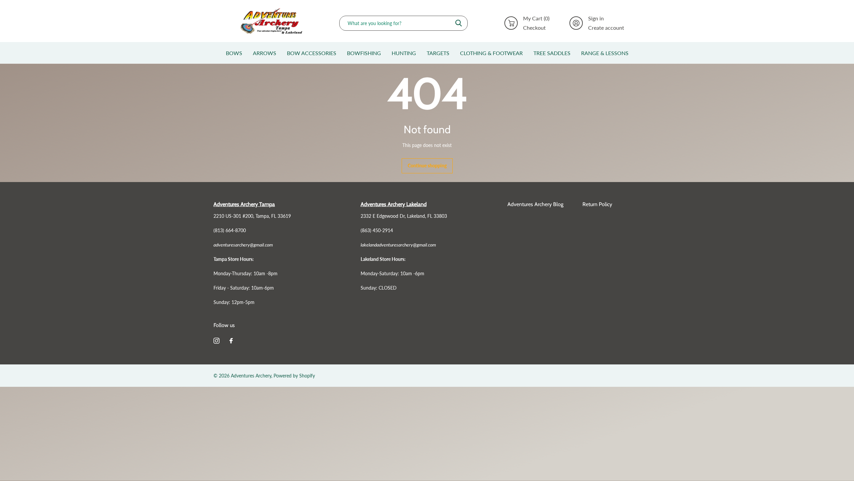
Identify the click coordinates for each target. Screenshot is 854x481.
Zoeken (458, 23)
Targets (438, 53)
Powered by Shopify (294, 375)
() (536, 18)
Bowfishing (364, 53)
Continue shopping (427, 165)
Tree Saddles (551, 53)
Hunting (404, 53)
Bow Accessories (311, 53)
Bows (234, 53)
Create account (606, 27)
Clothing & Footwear (491, 53)
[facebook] (231, 340)
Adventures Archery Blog (535, 204)
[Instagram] (217, 341)
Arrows (264, 53)
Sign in (596, 18)
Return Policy (597, 204)
